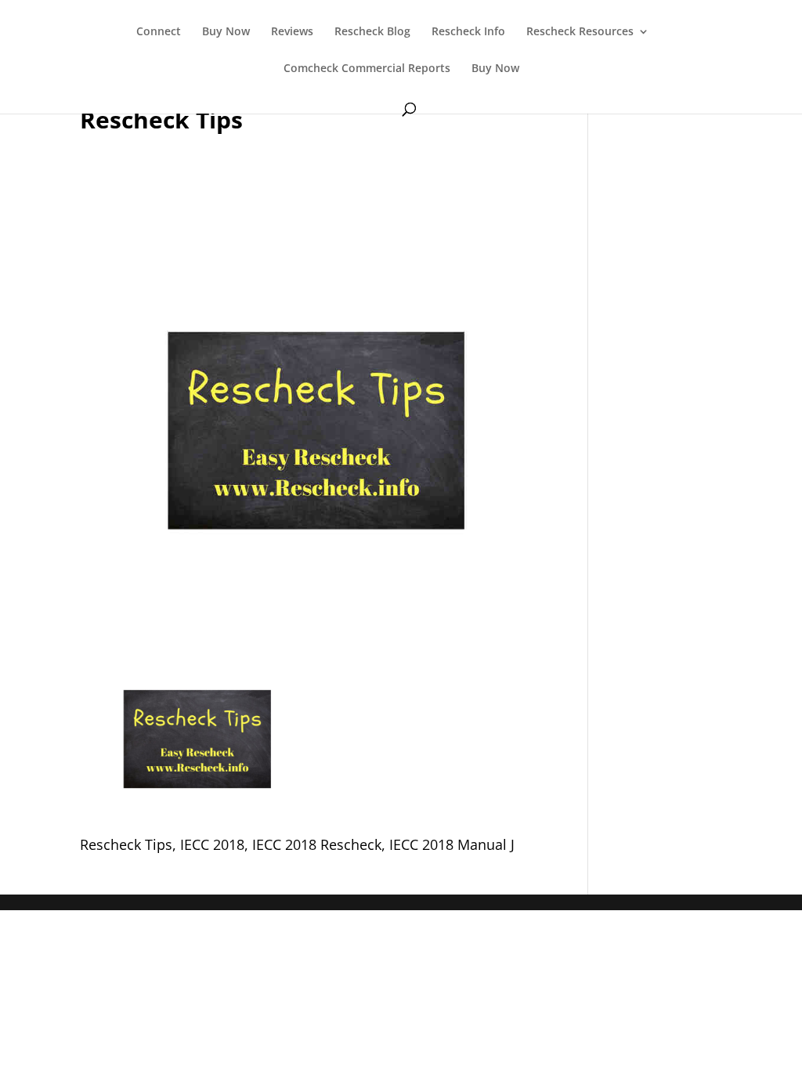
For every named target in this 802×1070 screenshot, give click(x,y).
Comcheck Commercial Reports (367, 69)
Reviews (292, 32)
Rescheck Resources (580, 32)
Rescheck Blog (372, 32)
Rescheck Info (468, 32)
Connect (158, 32)
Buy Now (226, 32)
